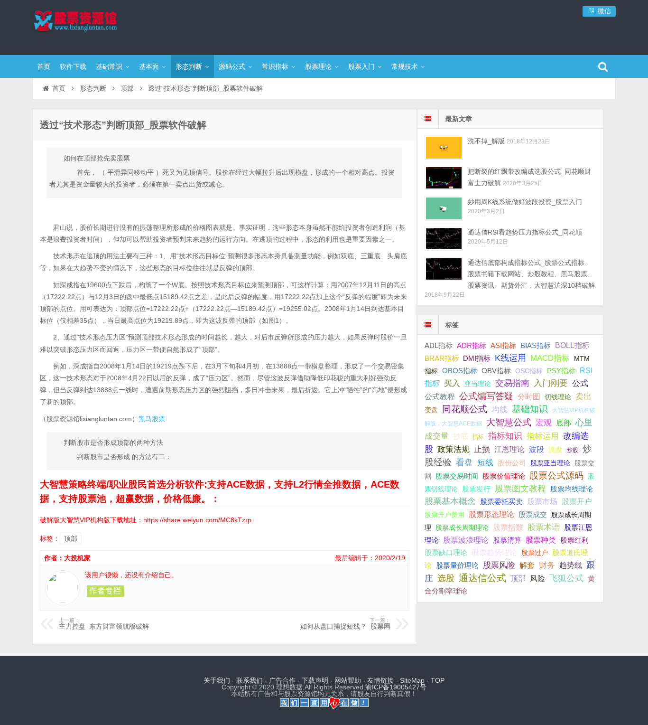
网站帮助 (347, 680)
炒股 (572, 450)
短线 (485, 462)
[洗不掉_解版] (444, 147)
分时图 (529, 396)
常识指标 (275, 66)
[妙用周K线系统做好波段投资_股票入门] (444, 208)
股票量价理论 (457, 565)
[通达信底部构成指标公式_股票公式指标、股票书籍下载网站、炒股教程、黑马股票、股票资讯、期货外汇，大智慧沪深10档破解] (444, 269)
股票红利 (574, 540)
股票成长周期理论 (462, 527)
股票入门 (361, 66)
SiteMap (412, 680)
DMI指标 (477, 358)
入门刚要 (551, 383)
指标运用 (543, 436)
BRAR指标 (442, 358)
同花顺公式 (464, 409)
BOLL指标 (572, 345)
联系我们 (249, 680)
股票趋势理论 (494, 552)
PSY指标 (561, 371)
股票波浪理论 (466, 540)
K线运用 (510, 358)
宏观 (544, 422)
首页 (43, 66)
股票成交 (532, 514)
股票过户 (534, 552)
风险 (537, 578)
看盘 (464, 462)
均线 (499, 409)
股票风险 (499, 565)
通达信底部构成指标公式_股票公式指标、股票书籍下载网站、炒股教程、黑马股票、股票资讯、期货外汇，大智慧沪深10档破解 (531, 274)
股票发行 (476, 489)
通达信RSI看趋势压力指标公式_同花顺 (525, 232)
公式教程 (440, 397)
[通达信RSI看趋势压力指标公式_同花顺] (444, 238)
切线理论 (558, 397)
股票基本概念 (450, 501)
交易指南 (512, 383)
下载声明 (315, 680)
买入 (452, 383)
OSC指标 (529, 371)
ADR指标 (471, 345)
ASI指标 (503, 345)
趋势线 (570, 565)
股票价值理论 (503, 476)
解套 (527, 565)
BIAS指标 (535, 345)
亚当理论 (477, 383)
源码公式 (232, 66)
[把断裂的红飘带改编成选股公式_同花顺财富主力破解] (444, 178)
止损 (482, 449)
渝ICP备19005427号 (395, 687)
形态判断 (189, 66)
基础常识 (109, 66)
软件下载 (73, 66)
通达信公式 (482, 578)
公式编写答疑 (486, 396)
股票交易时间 (456, 476)
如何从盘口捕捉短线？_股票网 (345, 624)
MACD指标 (550, 358)
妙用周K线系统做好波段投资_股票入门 (525, 202)
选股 (445, 578)
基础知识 (530, 409)
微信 (603, 11)
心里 (583, 422)
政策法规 (453, 449)
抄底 (460, 436)
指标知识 (505, 436)
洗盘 (555, 449)
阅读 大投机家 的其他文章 (105, 591)
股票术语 (544, 527)
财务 (547, 565)
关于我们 (217, 680)
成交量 (437, 436)
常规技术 (404, 66)
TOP (437, 680)
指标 (478, 436)
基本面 (149, 66)
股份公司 (512, 463)
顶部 (127, 88)
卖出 (583, 396)
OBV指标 (496, 371)
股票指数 (508, 527)
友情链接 (380, 680)
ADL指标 (439, 345)
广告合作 (282, 680)
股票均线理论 (571, 489)
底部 (563, 422)
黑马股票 (152, 419)
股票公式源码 (556, 475)
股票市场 (542, 501)
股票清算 (507, 540)
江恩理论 (509, 449)
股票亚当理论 (550, 463)
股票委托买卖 (501, 502)
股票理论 (318, 66)
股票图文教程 (520, 488)
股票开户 (577, 502)
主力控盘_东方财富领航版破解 (104, 624)
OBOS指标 (459, 371)
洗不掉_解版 (486, 141)
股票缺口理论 (446, 552)
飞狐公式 (566, 578)
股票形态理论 (491, 514)
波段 (536, 449)
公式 (580, 383)
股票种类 (541, 540)
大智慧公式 (508, 422)
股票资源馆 (94, 26)
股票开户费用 (444, 514)
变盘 (431, 410)
